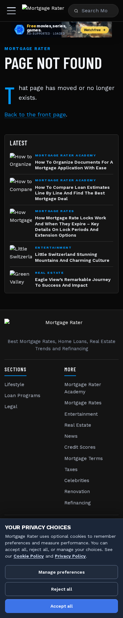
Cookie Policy (29, 556)
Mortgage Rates (83, 403)
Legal (10, 406)
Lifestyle (14, 384)
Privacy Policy (70, 556)
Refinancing (77, 503)
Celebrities (76, 480)
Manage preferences (61, 572)
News (71, 436)
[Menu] (11, 10)
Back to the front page (35, 114)
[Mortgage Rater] (43, 10)
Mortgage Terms (83, 458)
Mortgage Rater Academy (82, 388)
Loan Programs (22, 395)
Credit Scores (80, 447)
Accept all (61, 606)
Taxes (71, 469)
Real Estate (77, 425)
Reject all (61, 589)
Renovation (77, 491)
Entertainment (81, 414)
